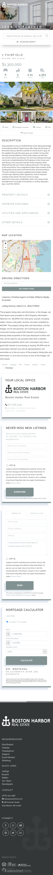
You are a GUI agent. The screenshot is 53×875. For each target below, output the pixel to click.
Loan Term (10, 616)
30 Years (12, 622)
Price (8, 630)
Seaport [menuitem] (6, 754)
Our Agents (20, 411)
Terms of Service (25, 595)
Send (20, 585)
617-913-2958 (9, 795)
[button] (47, 36)
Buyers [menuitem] (5, 774)
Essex (27, 364)
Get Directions (26, 289)
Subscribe (20, 492)
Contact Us (10, 411)
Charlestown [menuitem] (8, 751)
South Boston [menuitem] (8, 757)
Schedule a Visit (36, 513)
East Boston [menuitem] (7, 744)
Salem (35, 364)
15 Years (22, 622)
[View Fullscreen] (5, 253)
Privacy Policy (16, 483)
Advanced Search (28, 42)
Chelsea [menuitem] (6, 747)
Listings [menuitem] (5, 771)
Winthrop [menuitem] (6, 760)
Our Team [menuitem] (6, 781)
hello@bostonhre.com (13, 799)
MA (20, 364)
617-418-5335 (15, 404)
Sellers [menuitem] (5, 777)
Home (4, 364)
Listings (13, 364)
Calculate (27, 660)
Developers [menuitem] (7, 784)
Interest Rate (11, 647)
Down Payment (12, 638)
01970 (43, 364)
